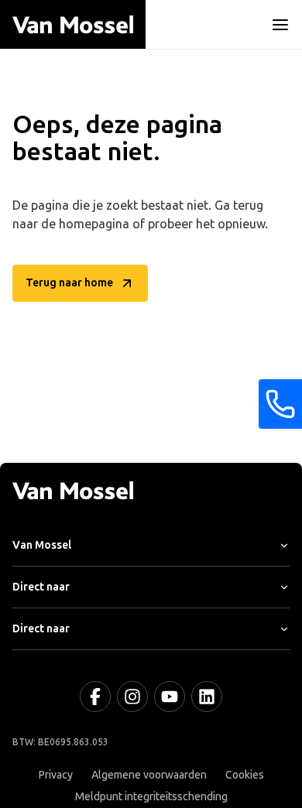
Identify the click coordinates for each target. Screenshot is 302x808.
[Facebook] (95, 696)
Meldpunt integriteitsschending (151, 796)
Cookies (244, 775)
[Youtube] (169, 696)
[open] (280, 24)
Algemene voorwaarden (149, 775)
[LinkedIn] (206, 696)
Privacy (56, 775)
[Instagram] (132, 696)
